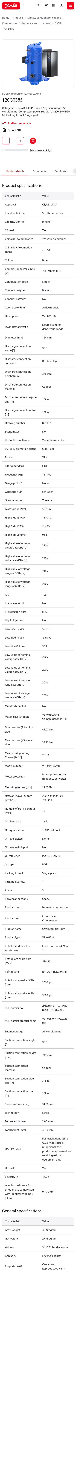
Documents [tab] (39, 171)
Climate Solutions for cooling (44, 17)
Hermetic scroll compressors (37, 23)
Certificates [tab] (61, 171)
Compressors (9, 23)
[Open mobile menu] (70, 5)
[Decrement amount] (6, 140)
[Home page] (11, 5)
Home (5, 17)
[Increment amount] (20, 140)
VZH (59, 23)
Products (18, 17)
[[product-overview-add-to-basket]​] (33, 141)
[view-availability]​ (41, 150)
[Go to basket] (46, 5)
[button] (54, 5)
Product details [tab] (15, 171)
